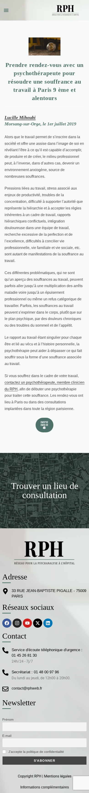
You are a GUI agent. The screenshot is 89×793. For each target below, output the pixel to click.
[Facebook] (6, 623)
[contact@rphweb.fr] (5, 689)
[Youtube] (27, 623)
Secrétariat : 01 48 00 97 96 (35, 672)
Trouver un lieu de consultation (44, 490)
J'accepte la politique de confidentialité (36, 751)
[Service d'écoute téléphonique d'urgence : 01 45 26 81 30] (5, 650)
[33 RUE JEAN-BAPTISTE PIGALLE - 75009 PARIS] (5, 591)
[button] (6, 10)
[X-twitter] (37, 623)
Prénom (8, 719)
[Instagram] (17, 623)
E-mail (6, 735)
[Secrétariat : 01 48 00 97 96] (5, 672)
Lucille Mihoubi (20, 117)
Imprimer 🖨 (45, 425)
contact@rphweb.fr (27, 688)
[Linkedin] (47, 623)
